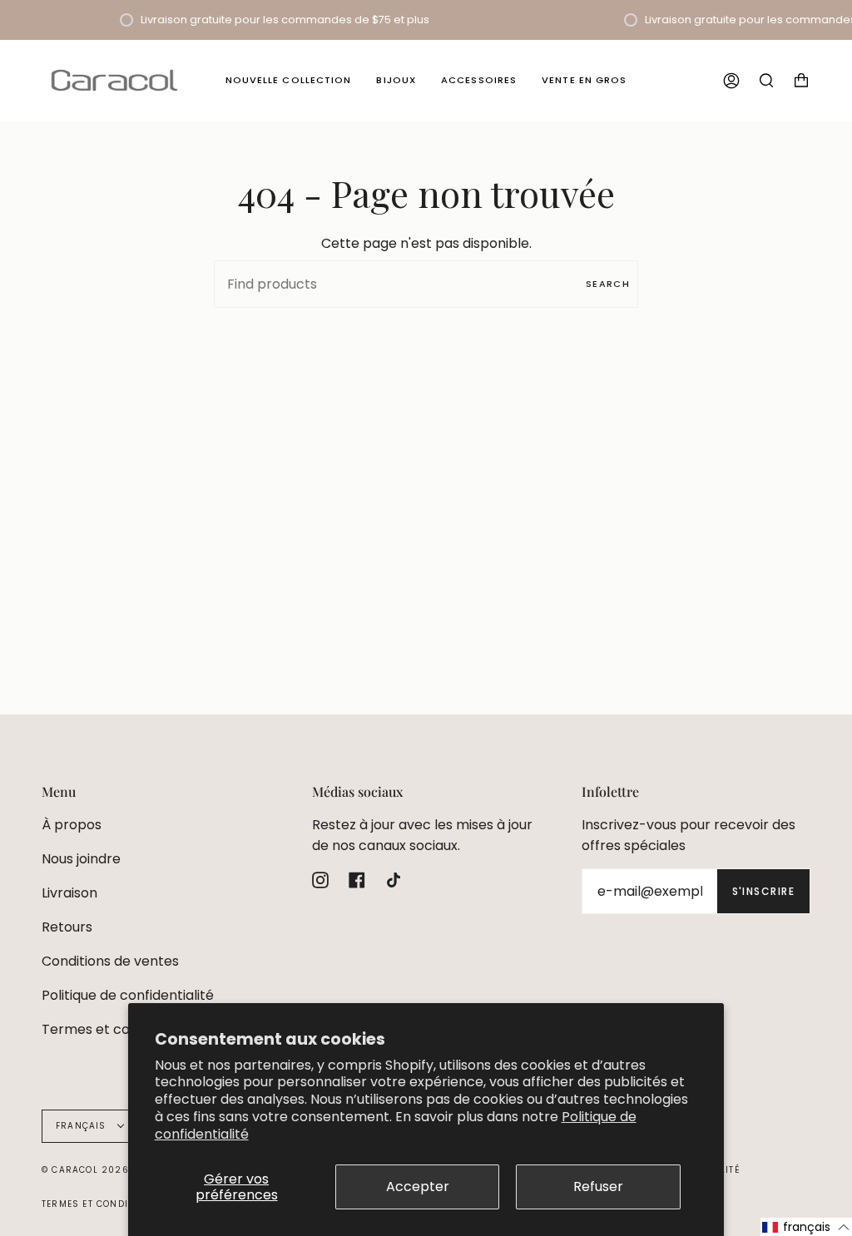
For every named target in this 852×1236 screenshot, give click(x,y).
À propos (72, 824)
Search (608, 283)
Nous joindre (81, 858)
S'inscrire (763, 891)
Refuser (598, 1186)
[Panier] (801, 80)
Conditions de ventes (110, 961)
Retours (67, 927)
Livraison (69, 892)
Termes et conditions (111, 1029)
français (83, 1126)
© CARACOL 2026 (85, 1170)
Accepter (417, 1186)
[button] (806, 1227)
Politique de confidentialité (128, 995)
